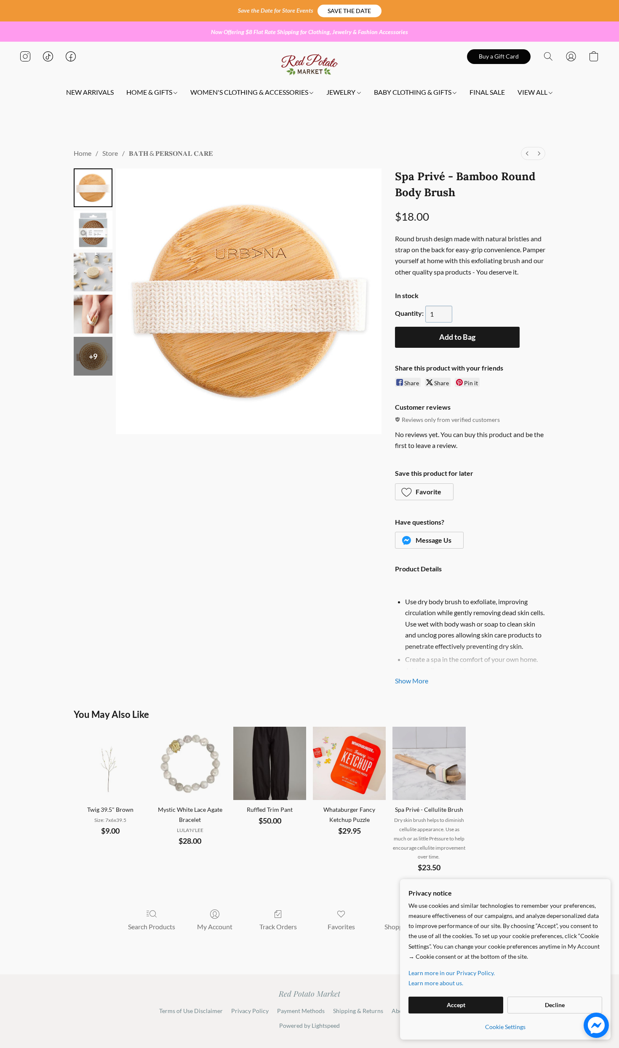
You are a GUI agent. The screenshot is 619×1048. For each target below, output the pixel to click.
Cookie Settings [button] (505, 1026)
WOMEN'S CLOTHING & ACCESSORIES (250, 92)
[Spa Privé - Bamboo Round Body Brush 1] (93, 230)
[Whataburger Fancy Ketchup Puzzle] (349, 763)
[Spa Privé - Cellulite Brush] (428, 763)
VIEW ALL (533, 92)
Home (82, 153)
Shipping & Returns (358, 1010)
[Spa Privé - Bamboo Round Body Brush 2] (93, 272)
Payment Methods (301, 1010)
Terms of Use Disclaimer (191, 1010)
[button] (350, 11)
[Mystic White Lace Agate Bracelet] (190, 763)
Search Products (151, 927)
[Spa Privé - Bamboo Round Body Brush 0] (93, 187)
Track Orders (278, 927)
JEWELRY (341, 92)
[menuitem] (527, 153)
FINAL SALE (487, 92)
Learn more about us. (435, 983)
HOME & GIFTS (149, 92)
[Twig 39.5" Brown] (110, 763)
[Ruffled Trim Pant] (269, 763)
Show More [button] (411, 681)
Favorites (341, 927)
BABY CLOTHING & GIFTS (413, 92)
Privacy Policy (250, 1010)
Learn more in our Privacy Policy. (451, 972)
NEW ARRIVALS (90, 92)
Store (110, 153)
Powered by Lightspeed (309, 1025)
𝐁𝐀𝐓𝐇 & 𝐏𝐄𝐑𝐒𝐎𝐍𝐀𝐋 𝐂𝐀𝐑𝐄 (171, 153)
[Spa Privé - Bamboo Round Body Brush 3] (93, 314)
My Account (214, 927)
